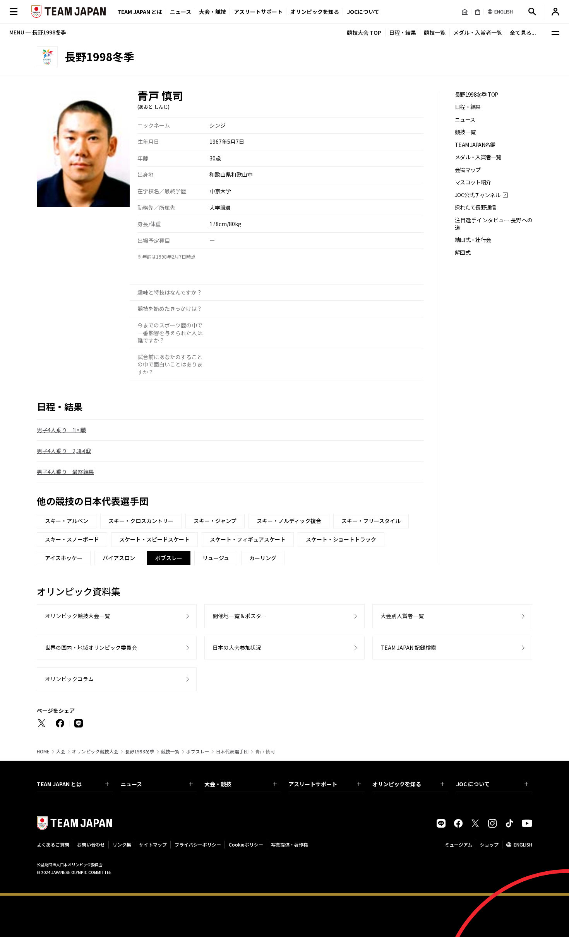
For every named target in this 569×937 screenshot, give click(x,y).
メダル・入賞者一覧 (477, 32)
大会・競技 (217, 784)
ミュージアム (458, 844)
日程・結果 (402, 32)
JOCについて (363, 11)
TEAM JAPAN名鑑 (475, 144)
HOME (43, 751)
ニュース (180, 11)
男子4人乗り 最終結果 (65, 471)
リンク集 (122, 844)
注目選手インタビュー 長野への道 (493, 223)
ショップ (489, 844)
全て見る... (523, 32)
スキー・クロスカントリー (140, 521)
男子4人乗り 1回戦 (61, 430)
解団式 (462, 252)
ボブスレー (197, 751)
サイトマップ (153, 844)
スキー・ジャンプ (215, 521)
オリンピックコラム (69, 679)
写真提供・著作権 (289, 844)
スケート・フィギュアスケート (248, 539)
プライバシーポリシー (198, 844)
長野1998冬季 (139, 751)
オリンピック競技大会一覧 (77, 616)
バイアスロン (119, 558)
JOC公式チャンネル (477, 195)
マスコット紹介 (473, 182)
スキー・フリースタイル (371, 521)
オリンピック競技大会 (95, 751)
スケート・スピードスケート (154, 539)
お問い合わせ (91, 844)
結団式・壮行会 (473, 240)
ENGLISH (523, 844)
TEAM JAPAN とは (59, 784)
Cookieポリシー (246, 844)
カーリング (262, 558)
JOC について (473, 784)
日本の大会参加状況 (237, 647)
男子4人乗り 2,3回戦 (64, 451)
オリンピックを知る (314, 11)
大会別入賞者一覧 (402, 616)
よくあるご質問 (53, 844)
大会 (60, 751)
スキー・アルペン (66, 521)
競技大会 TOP (364, 32)
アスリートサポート (258, 11)
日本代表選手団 (232, 751)
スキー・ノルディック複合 (289, 521)
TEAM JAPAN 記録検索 (408, 647)
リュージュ (215, 558)
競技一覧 (435, 32)
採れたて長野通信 (475, 207)
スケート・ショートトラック (341, 539)
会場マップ (468, 170)
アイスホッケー (63, 558)
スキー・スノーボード (72, 539)
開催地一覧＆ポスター (240, 616)
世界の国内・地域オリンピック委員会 (91, 647)
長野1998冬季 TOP (476, 94)
